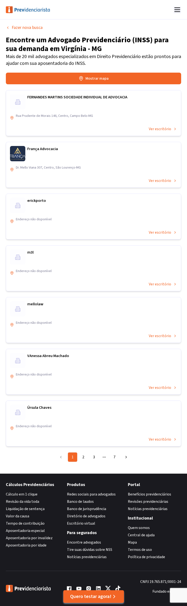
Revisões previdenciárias (148, 501)
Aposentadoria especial (25, 531)
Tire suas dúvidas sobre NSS (89, 549)
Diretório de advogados (86, 516)
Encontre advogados (84, 542)
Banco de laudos (80, 501)
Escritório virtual (81, 523)
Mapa (132, 542)
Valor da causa (17, 516)
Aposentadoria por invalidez (29, 538)
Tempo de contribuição (25, 523)
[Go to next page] (125, 457)
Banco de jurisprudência (86, 509)
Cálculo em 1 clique (21, 494)
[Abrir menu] (177, 10)
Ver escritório (160, 129)
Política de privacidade (146, 557)
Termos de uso (140, 549)
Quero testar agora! (90, 596)
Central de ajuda (141, 535)
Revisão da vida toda (22, 501)
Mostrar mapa (97, 78)
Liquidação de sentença (25, 509)
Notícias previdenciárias (87, 557)
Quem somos (139, 528)
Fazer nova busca (27, 27)
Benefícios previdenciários (149, 494)
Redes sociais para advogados (91, 494)
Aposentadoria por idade (26, 545)
